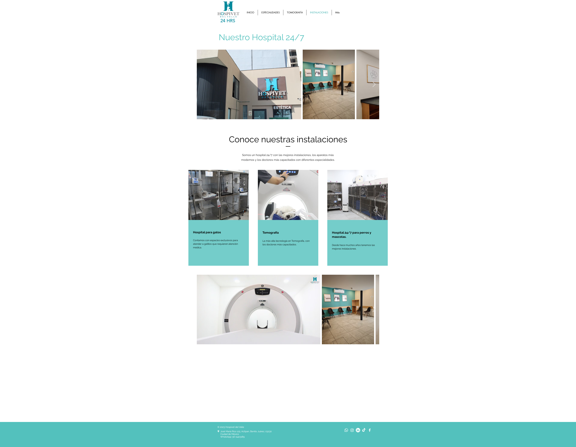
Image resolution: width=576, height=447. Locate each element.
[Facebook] (370, 430)
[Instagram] (352, 430)
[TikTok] (364, 430)
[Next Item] (374, 84)
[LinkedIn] (358, 430)
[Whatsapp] (346, 430)
